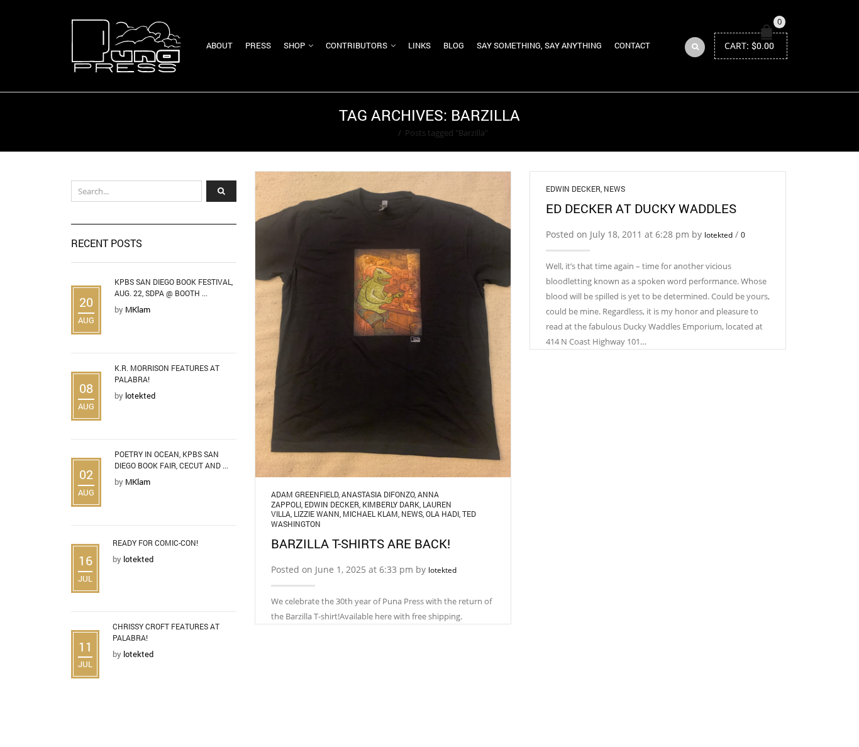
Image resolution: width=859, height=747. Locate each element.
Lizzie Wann (317, 514)
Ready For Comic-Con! (155, 543)
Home (382, 132)
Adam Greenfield (304, 494)
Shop (294, 45)
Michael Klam (370, 514)
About (219, 45)
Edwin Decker (331, 504)
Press (258, 45)
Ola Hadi (442, 514)
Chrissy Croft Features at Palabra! (166, 632)
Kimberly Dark (390, 504)
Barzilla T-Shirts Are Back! (360, 543)
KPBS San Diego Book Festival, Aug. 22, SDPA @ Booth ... (173, 287)
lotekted (442, 570)
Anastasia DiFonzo (377, 494)
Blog (453, 45)
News (412, 514)
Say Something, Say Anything (539, 45)
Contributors (356, 45)
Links (419, 45)
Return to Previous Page (739, 122)
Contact (632, 45)
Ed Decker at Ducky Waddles (641, 208)
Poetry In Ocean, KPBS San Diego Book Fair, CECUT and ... (171, 459)
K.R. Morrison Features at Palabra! (166, 373)
